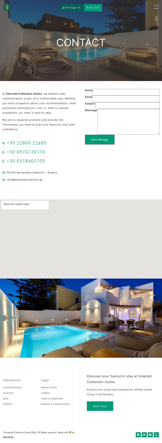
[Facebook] (138, 434)
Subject (90, 103)
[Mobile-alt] (156, 434)
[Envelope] (150, 434)
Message (91, 110)
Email (88, 97)
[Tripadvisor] (144, 434)
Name (89, 90)
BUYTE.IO (8, 437)
